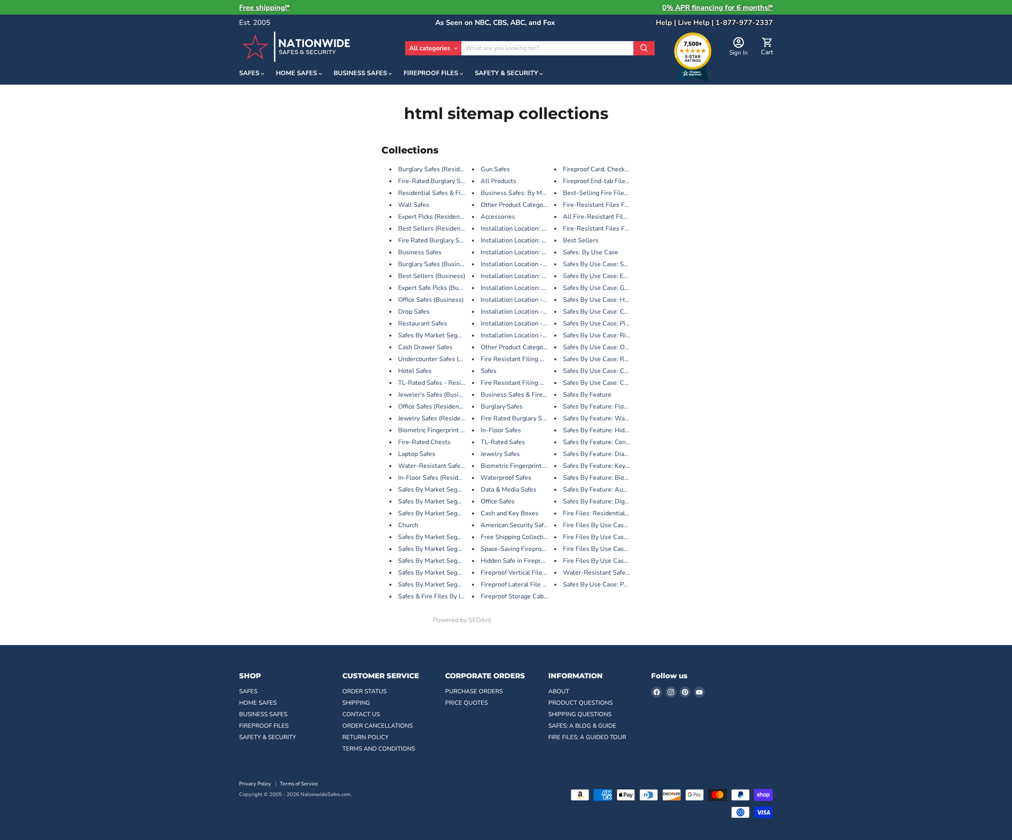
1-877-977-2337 (744, 22)
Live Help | (697, 22)
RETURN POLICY (365, 737)
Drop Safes (414, 311)
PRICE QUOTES (466, 703)
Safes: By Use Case (590, 252)
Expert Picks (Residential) (434, 216)
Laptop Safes (416, 454)
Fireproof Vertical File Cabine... (524, 572)
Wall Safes (413, 205)
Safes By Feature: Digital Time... (609, 501)
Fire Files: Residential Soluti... (605, 513)
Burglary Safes (502, 406)
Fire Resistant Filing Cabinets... (525, 359)
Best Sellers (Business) (431, 276)
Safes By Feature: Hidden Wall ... (610, 430)
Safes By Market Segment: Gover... (448, 501)
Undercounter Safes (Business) (442, 359)
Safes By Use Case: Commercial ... (611, 311)
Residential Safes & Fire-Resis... (444, 193)
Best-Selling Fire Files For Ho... (608, 193)
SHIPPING (356, 703)
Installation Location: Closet (521, 240)
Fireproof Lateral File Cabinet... (525, 584)
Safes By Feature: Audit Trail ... (607, 489)
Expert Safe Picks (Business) (438, 288)
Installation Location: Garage (521, 276)
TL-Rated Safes (503, 442)
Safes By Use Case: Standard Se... (611, 264)
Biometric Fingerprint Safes (520, 466)
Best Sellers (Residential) (435, 228)
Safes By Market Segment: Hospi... (447, 537)
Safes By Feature (587, 394)
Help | (667, 22)
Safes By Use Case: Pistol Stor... (609, 323)
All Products (498, 181)
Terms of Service (299, 783)
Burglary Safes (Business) (435, 264)
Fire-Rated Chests (424, 442)
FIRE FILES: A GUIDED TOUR (587, 737)
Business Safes (420, 252)
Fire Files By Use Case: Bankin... (609, 560)
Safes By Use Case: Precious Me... (611, 584)
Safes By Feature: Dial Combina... (610, 454)
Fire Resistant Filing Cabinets (523, 382)
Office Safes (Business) (431, 299)
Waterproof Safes (506, 477)
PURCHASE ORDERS (474, 691)
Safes (489, 371)
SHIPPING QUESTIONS (580, 714)
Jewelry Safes (500, 454)
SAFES (250, 74)
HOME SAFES (297, 74)
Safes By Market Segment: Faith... (446, 335)
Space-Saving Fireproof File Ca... (527, 549)
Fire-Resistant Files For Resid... (608, 205)
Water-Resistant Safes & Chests (609, 572)
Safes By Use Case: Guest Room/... (612, 288)
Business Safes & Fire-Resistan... (528, 394)
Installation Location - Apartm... (526, 323)
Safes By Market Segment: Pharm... (448, 584)
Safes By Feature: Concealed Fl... (609, 442)
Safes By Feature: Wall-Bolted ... (610, 418)
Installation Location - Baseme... (526, 264)
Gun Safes (495, 169)
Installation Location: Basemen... (527, 252)
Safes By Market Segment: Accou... (448, 560)
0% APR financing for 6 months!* (717, 7)
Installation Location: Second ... (525, 288)
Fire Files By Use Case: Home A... (611, 525)
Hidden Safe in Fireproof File (521, 560)
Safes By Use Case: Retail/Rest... (610, 359)
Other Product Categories (517, 205)
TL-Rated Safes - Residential (439, 382)
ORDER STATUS (364, 691)
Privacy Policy (255, 783)
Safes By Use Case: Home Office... (611, 299)
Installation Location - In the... (523, 299)
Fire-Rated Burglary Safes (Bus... (445, 181)
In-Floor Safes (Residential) (437, 477)
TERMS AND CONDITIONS (378, 749)
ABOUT (558, 691)
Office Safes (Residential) (434, 406)
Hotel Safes (415, 371)
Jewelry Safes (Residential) (436, 418)
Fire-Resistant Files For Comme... (611, 228)
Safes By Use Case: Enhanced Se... (612, 276)
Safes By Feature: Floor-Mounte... (611, 406)
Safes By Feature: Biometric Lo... (609, 477)
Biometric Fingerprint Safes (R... (443, 430)
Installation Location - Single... (524, 335)
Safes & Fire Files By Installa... (441, 596)
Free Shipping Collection (516, 537)
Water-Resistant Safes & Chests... (447, 466)
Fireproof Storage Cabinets (519, 596)
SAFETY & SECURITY (507, 74)
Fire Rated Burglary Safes (517, 418)
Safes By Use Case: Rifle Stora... (609, 335)
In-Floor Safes (501, 430)
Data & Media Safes (508, 489)
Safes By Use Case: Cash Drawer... (612, 382)
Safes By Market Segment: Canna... (448, 572)
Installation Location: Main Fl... (524, 228)
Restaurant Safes (422, 323)
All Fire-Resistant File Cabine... (608, 216)
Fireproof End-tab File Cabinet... (608, 181)
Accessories (498, 216)
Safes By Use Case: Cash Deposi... (612, 371)
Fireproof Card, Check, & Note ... (608, 169)
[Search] (644, 48)
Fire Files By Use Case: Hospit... (608, 549)
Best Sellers (581, 240)
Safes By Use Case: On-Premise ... (612, 347)
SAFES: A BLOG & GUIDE (582, 726)
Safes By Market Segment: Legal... (447, 549)
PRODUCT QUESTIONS (580, 703)
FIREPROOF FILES (432, 74)
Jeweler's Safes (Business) (436, 394)
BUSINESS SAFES (361, 74)
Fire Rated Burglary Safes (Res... (444, 240)
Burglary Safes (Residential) (438, 169)
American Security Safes (515, 525)
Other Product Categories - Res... (528, 347)
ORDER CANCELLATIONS (377, 726)
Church (408, 525)
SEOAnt (479, 620)
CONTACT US (361, 714)
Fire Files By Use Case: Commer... (611, 537)
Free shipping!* (264, 7)
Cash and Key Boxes (509, 513)
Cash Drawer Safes (425, 347)
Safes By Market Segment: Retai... (446, 489)
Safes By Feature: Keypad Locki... (610, 466)
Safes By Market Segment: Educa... (447, 513)
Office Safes (498, 501)
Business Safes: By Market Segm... (530, 193)
